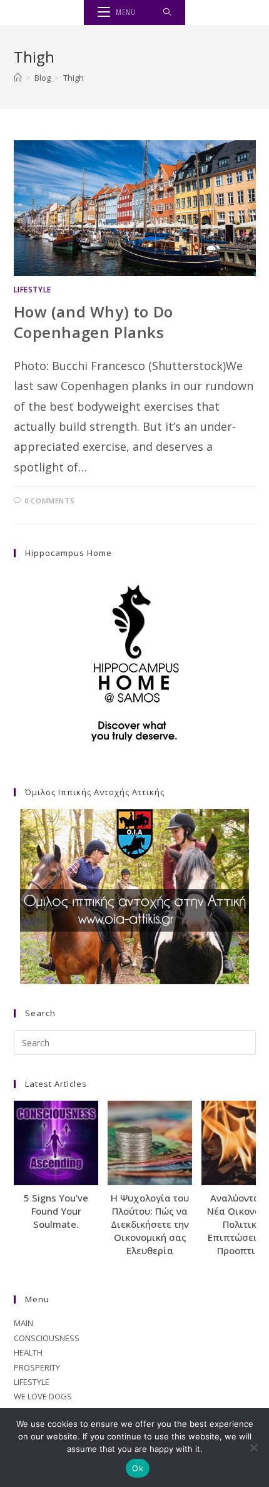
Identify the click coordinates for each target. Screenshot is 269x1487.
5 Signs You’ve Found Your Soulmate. (56, 1210)
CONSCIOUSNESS (46, 1338)
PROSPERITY (37, 1367)
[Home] (18, 77)
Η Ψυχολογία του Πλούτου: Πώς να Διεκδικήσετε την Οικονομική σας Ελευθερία (150, 1224)
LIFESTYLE (32, 289)
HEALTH (28, 1352)
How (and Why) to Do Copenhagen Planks (93, 322)
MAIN (23, 1323)
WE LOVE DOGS (43, 1396)
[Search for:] (167, 12)
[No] (253, 1447)
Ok (137, 1468)
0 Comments (49, 500)
